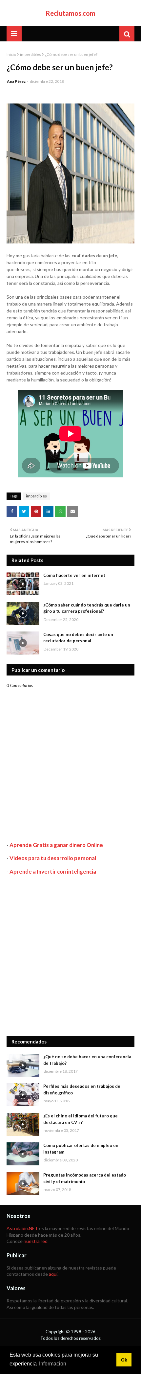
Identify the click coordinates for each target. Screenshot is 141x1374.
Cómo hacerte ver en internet (74, 575)
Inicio (11, 54)
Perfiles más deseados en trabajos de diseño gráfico (81, 1089)
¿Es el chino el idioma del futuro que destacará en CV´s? (80, 1119)
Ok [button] (124, 1360)
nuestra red (36, 1241)
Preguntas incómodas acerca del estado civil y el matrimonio (84, 1178)
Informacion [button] (52, 1363)
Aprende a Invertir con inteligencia (53, 871)
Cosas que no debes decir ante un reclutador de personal (78, 638)
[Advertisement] (70, 955)
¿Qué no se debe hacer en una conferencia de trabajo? (87, 1060)
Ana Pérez (16, 81)
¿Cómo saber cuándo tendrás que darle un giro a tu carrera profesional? (86, 608)
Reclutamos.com (70, 13)
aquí (53, 1274)
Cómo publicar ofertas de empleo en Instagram (80, 1149)
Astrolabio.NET (22, 1228)
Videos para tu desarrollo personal (53, 858)
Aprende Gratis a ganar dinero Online (56, 844)
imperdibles (30, 54)
